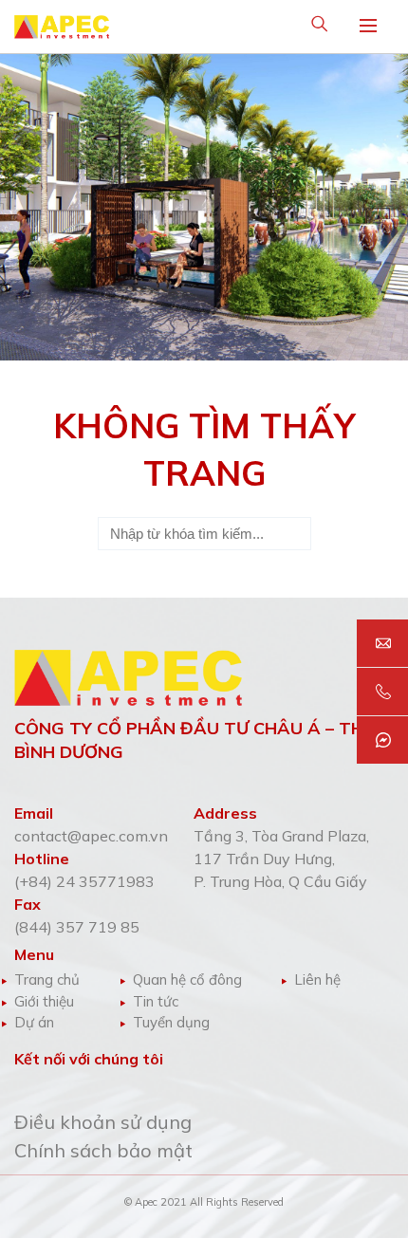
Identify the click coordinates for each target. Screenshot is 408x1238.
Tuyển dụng (171, 1022)
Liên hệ (317, 979)
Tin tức (155, 1001)
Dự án (34, 1022)
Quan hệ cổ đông (187, 979)
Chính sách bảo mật (103, 1150)
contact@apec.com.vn (91, 835)
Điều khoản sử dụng (103, 1122)
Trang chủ (47, 979)
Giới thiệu (44, 1001)
